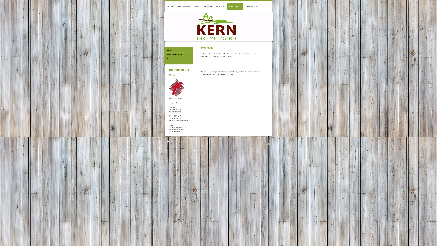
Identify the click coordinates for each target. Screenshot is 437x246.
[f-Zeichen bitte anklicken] (176, 88)
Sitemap (184, 141)
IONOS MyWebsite (194, 148)
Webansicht (265, 144)
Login (268, 141)
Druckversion (174, 141)
